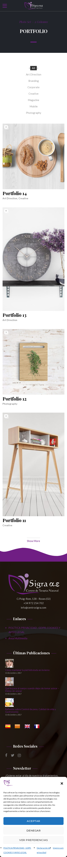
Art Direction (33, 74)
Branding (33, 80)
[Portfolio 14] (33, 156)
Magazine (33, 100)
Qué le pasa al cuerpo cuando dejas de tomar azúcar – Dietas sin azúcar (32, 689)
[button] (62, 783)
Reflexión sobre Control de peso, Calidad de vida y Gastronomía (30, 710)
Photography (33, 112)
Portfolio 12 (15, 398)
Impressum (58, 848)
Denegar (33, 830)
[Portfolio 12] (33, 362)
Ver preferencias (33, 840)
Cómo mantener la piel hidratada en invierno (27, 670)
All (33, 68)
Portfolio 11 (14, 520)
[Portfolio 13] (33, 259)
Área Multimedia (17, 638)
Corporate (33, 87)
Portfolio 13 (14, 315)
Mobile (34, 106)
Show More (33, 540)
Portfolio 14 (15, 193)
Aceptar (33, 821)
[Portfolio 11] (33, 464)
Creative (33, 93)
